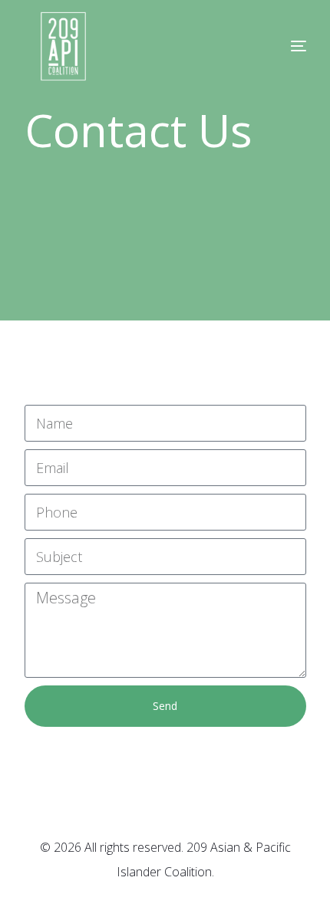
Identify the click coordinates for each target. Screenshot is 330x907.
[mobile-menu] (267, 46)
